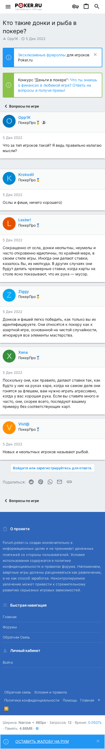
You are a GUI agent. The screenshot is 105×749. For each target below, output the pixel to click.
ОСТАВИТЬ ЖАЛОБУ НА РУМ (42, 741)
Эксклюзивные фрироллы (42, 55)
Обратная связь (16, 637)
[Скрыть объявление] (95, 55)
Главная (9, 617)
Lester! (24, 219)
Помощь (70, 700)
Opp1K (12, 38)
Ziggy (23, 291)
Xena (23, 352)
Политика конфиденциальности (32, 700)
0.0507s (95, 722)
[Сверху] (99, 700)
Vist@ (23, 424)
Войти (8, 662)
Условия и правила (50, 692)
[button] (8, 7)
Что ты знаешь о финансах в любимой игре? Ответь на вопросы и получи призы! (57, 85)
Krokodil (26, 174)
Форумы (10, 627)
